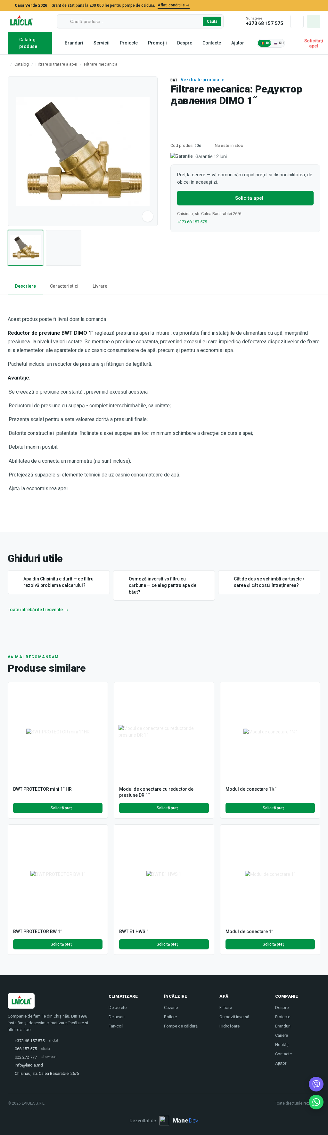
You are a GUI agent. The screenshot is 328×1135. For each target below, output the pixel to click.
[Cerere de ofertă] (313, 21)
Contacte (211, 42)
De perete (118, 1007)
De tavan (117, 1016)
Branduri (74, 42)
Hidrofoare (229, 1026)
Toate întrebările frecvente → (38, 609)
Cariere (281, 1035)
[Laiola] (21, 21)
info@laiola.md (29, 1065)
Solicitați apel (313, 43)
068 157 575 (26, 1048)
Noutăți (282, 1044)
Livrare (100, 286)
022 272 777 (26, 1057)
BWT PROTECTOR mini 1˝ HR (42, 789)
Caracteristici (64, 286)
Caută (212, 21)
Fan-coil (116, 1026)
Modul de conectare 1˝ (249, 931)
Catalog (21, 64)
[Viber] (316, 1084)
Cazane (171, 1007)
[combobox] (135, 21)
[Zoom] (147, 216)
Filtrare (225, 1007)
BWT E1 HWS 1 (134, 931)
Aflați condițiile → (174, 5)
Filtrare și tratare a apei (56, 64)
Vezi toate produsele (202, 79)
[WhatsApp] (316, 1102)
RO (268, 43)
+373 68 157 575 (192, 222)
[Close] (316, 5)
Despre (184, 42)
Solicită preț (61, 808)
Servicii (102, 42)
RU (281, 43)
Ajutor (237, 42)
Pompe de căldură (181, 1026)
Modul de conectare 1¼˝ (251, 789)
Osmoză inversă (234, 1016)
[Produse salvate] (297, 21)
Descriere (25, 286)
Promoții (157, 42)
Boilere (170, 1016)
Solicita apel (249, 198)
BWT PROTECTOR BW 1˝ (37, 931)
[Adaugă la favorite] (99, 690)
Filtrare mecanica (100, 64)
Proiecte (129, 42)
